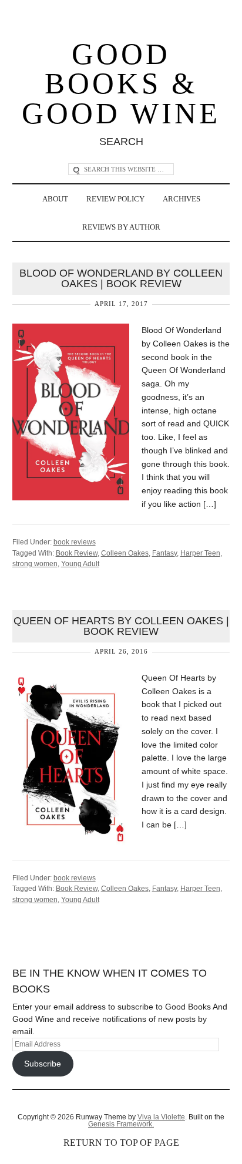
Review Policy (115, 198)
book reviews (74, 542)
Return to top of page (121, 1143)
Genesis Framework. (121, 1124)
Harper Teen (200, 553)
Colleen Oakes (125, 553)
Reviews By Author (121, 227)
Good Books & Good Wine (121, 84)
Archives (181, 198)
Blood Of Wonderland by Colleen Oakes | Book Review (121, 278)
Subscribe (42, 1063)
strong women (35, 564)
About (55, 198)
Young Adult (80, 564)
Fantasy (164, 553)
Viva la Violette (161, 1117)
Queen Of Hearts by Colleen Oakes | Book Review (121, 626)
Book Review (77, 553)
